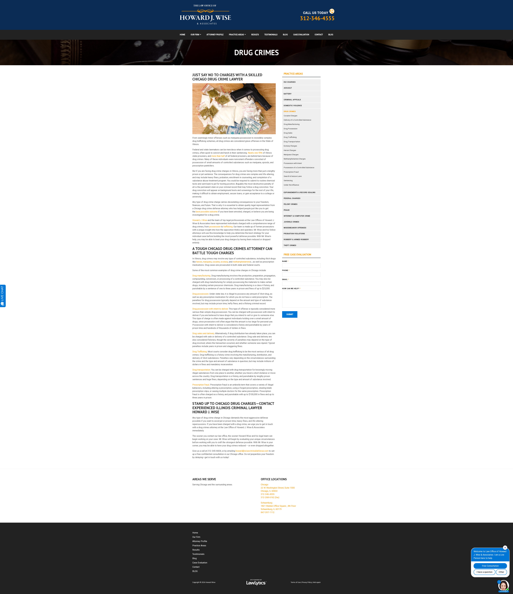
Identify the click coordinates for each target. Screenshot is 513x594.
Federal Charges (292, 198)
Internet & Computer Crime (297, 216)
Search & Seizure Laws (293, 176)
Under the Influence (291, 185)
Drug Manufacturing (292, 124)
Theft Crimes (290, 245)
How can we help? (291, 289)
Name (285, 261)
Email (285, 279)
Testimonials (270, 35)
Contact (319, 35)
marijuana (207, 262)
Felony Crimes (291, 204)
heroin (199, 262)
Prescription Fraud (291, 172)
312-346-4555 (317, 18)
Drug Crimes (290, 111)
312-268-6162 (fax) (270, 497)
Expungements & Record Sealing (299, 192)
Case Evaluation (301, 35)
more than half (218, 156)
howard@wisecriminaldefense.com (252, 451)
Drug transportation (201, 370)
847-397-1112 (267, 512)
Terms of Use (296, 582)
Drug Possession (290, 129)
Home (182, 35)
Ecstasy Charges (290, 146)
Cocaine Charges (290, 116)
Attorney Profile (215, 35)
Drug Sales (288, 133)
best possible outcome (207, 211)
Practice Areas (236, 35)
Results (255, 35)
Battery (288, 94)
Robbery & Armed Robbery (296, 239)
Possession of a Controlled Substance (299, 167)
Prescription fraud (200, 384)
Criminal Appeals (292, 100)
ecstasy (224, 262)
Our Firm (195, 35)
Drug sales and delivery (203, 333)
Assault (288, 88)
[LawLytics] (256, 582)
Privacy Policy (307, 582)
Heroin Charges (290, 150)
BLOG (330, 35)
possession (215, 226)
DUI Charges (290, 82)
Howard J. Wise (199, 220)
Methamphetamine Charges (295, 159)
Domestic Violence (293, 106)
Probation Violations (294, 234)
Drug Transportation (292, 141)
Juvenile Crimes (291, 222)
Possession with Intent (293, 163)
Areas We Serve (204, 479)
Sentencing (288, 180)
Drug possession (200, 294)
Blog (285, 35)
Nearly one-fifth (255, 153)
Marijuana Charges (291, 154)
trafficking (228, 226)
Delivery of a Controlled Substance (297, 120)
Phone (285, 270)
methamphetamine (241, 262)
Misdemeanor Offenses (295, 228)
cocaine (216, 262)
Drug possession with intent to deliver (210, 309)
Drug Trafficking (199, 351)
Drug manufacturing (201, 275)
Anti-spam (317, 582)
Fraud (287, 210)
